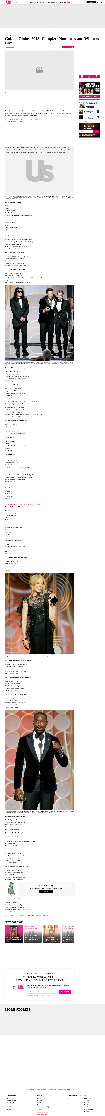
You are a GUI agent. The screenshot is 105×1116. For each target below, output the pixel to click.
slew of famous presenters (63, 113)
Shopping (42, 2)
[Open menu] (4, 2)
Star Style (25, 2)
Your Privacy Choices (42, 1107)
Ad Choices (39, 1109)
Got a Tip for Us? (10, 1102)
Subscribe (91, 2)
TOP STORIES (67, 47)
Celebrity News (16, 2)
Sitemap (9, 1109)
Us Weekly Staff (10, 47)
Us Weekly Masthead (11, 1100)
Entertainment (11, 35)
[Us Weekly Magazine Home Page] (8, 2)
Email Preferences (11, 1105)
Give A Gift (86, 1102)
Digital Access (87, 1098)
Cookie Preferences (41, 1105)
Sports (36, 2)
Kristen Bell (14, 115)
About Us (9, 1098)
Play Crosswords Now (89, 96)
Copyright (39, 1102)
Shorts (66, 2)
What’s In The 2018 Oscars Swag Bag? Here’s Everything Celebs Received (26, 915)
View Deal (46, 891)
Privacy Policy (50, 995)
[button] (98, 2)
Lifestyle (31, 2)
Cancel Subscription (88, 1109)
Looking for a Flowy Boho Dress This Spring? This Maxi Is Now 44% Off (46, 888)
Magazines (53, 2)
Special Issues (87, 1105)
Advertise (86, 1111)
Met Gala (60, 2)
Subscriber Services (88, 1107)
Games (48, 2)
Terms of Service (41, 1098)
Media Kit (9, 1107)
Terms (43, 995)
